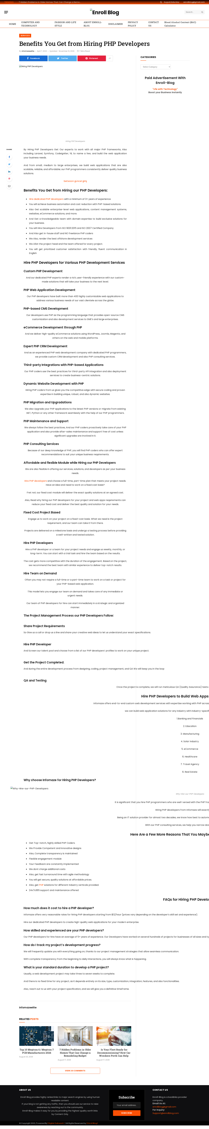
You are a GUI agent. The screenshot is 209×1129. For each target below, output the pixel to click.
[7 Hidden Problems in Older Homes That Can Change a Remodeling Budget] (75, 1036)
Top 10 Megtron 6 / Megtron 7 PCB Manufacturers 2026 (37, 1051)
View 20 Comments (75, 1070)
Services (25, 35)
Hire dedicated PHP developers (46, 199)
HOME (12, 24)
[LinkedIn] (9, 171)
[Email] (9, 186)
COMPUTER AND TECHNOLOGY (30, 24)
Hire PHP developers (35, 481)
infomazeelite (28, 51)
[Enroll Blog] (104, 12)
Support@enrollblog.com (166, 1113)
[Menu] (6, 12)
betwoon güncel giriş (75, 181)
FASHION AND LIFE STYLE (65, 24)
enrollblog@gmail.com (194, 2)
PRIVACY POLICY (133, 24)
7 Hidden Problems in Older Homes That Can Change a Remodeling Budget (51, 2)
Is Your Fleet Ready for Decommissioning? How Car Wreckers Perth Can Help (113, 1052)
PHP (41, 885)
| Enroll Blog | (92, 1123)
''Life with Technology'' (165, 89)
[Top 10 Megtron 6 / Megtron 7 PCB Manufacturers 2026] (36, 1036)
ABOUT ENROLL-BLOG (93, 24)
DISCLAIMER (115, 24)
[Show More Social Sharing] (110, 58)
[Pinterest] (9, 179)
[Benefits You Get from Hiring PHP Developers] (75, 101)
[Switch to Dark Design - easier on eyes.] (161, 2)
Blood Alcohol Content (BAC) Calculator (180, 24)
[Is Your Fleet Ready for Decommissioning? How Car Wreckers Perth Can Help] (113, 1036)
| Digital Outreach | (56, 1123)
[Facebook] (9, 157)
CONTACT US (153, 24)
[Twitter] (9, 164)
